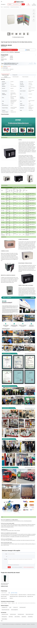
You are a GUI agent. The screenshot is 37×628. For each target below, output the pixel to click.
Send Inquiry (9, 49)
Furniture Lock (15, 607)
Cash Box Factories (13, 614)
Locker (10, 607)
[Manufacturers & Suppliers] (18, 2)
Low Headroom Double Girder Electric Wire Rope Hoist (18, 594)
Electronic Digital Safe (14, 609)
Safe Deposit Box (4, 616)
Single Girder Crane (30, 596)
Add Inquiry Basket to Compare (18, 37)
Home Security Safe (22, 607)
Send (9, 567)
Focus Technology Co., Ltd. (12, 624)
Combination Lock (4, 607)
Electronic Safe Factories (29, 614)
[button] (33, 77)
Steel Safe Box (24, 616)
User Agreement (24, 624)
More (2, 620)
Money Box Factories (5, 614)
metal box (11, 598)
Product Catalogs (14, 592)
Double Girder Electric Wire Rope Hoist (24, 596)
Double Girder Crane (4, 598)
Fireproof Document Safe (5, 609)
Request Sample (17, 52)
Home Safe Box (30, 616)
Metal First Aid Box (4, 596)
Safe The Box (11, 616)
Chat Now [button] (28, 49)
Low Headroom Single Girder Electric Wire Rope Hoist (9, 594)
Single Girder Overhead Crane (22, 594)
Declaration (28, 624)
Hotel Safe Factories (21, 614)
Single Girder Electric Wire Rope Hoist (15, 596)
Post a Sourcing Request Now (29, 567)
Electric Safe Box (17, 616)
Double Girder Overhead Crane (31, 594)
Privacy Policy (33, 624)
